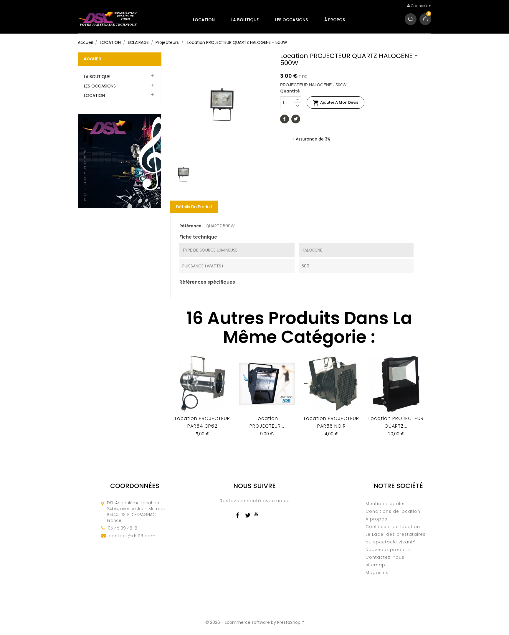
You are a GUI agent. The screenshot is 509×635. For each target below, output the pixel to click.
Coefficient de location (393, 527)
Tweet (295, 119)
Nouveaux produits (388, 550)
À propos (334, 20)
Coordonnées (134, 485)
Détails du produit (194, 207)
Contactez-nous (385, 557)
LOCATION (204, 20)
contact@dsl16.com (132, 536)
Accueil (93, 59)
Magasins (377, 573)
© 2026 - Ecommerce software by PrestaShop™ (254, 622)
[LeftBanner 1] (119, 160)
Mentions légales (386, 504)
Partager (284, 119)
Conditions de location (393, 511)
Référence (190, 226)
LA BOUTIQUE (245, 20)
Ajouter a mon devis (335, 103)
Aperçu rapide (202, 400)
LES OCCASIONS (291, 20)
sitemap (375, 565)
